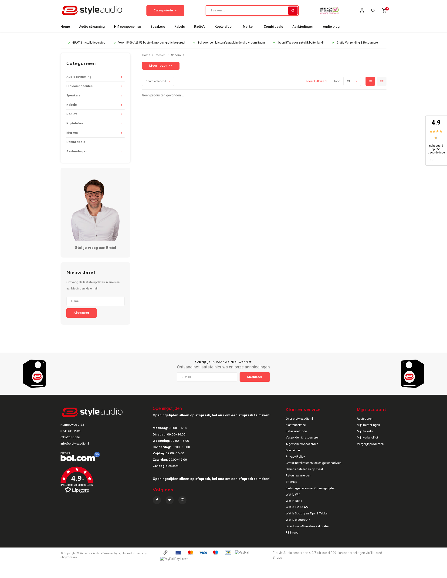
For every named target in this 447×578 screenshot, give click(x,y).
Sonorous (177, 55)
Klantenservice (296, 425)
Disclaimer (293, 450)
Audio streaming (92, 26)
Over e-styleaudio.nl (299, 418)
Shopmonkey (69, 557)
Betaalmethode (296, 431)
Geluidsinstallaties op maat (304, 469)
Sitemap (291, 481)
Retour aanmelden (298, 475)
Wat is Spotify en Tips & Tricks (307, 513)
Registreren (364, 418)
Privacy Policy (295, 456)
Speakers (157, 26)
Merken (248, 26)
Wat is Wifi (293, 494)
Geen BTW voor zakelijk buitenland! (301, 43)
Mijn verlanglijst (367, 437)
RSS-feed (292, 532)
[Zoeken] (293, 11)
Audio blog (331, 26)
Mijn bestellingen (368, 425)
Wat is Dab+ (294, 501)
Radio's (199, 26)
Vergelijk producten (370, 444)
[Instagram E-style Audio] (182, 500)
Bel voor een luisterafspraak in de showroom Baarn (231, 43)
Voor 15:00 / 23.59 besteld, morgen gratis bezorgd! (151, 43)
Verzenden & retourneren (302, 437)
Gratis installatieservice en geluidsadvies (313, 463)
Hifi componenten (127, 26)
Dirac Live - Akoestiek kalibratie (307, 526)
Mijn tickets (365, 431)
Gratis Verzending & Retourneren (358, 43)
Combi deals (273, 26)
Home (65, 26)
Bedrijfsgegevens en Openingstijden (310, 488)
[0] (384, 10)
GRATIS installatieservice (88, 43)
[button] (106, 482)
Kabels (179, 26)
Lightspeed (125, 553)
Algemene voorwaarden (302, 444)
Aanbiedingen (303, 26)
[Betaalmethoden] (165, 552)
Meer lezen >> (160, 65)
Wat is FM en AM (297, 507)
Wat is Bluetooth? (298, 519)
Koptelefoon (224, 26)
